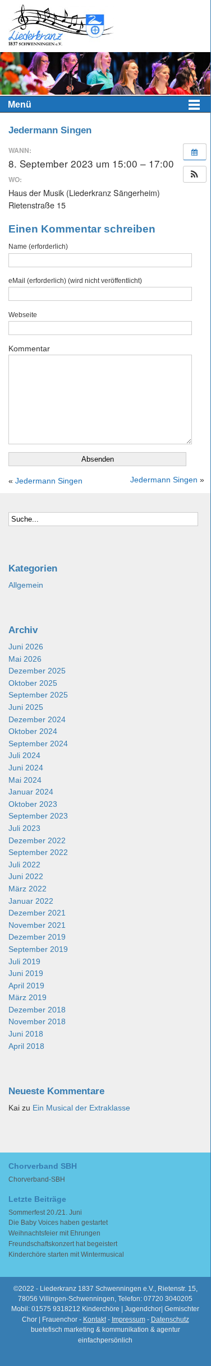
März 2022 (27, 889)
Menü (19, 104)
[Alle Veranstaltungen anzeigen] (195, 151)
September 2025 (38, 695)
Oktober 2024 (32, 731)
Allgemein (25, 585)
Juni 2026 (25, 647)
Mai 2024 (25, 780)
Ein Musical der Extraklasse (81, 1108)
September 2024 (38, 744)
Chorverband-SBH (36, 1179)
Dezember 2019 (37, 937)
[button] (195, 174)
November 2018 (37, 1021)
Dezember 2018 (37, 1010)
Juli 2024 (24, 755)
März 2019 (27, 997)
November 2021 (37, 925)
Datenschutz (170, 1319)
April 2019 (26, 986)
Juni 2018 (25, 1034)
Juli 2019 (24, 962)
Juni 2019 (25, 973)
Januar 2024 (30, 792)
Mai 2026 (25, 659)
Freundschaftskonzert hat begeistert (62, 1243)
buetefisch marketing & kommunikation (90, 1329)
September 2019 (38, 949)
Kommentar (29, 348)
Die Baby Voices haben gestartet (58, 1222)
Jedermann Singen (48, 480)
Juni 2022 (25, 876)
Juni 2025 (25, 707)
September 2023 (38, 816)
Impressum (128, 1319)
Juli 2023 (24, 828)
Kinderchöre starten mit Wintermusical (66, 1254)
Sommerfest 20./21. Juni (45, 1212)
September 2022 (38, 852)
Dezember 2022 (37, 841)
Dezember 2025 (37, 671)
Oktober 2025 (32, 683)
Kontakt (94, 1319)
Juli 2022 (24, 865)
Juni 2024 (25, 768)
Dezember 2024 (37, 719)
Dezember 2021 (37, 913)
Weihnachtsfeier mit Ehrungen (54, 1233)
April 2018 (26, 1046)
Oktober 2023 (32, 804)
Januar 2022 (30, 901)
